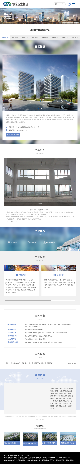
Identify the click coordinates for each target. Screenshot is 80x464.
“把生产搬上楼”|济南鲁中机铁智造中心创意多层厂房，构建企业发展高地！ (30, 363)
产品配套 (35, 37)
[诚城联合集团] (15, 4)
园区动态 (55, 37)
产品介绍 (15, 37)
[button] (38, 108)
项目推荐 (75, 37)
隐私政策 (20, 455)
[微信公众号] (69, 4)
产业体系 (25, 37)
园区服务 (45, 37)
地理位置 (65, 37)
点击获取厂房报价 (13, 134)
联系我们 (26, 455)
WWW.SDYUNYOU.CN (63, 458)
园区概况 (5, 37)
